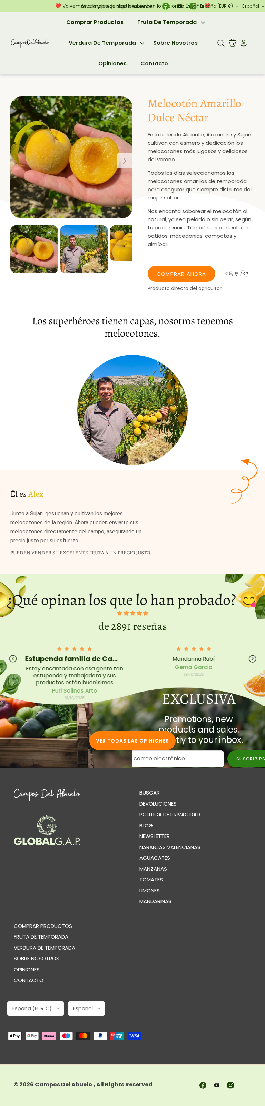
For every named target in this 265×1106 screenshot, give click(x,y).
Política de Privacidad (169, 814)
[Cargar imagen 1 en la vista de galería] (71, 157)
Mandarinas (155, 901)
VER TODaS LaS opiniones (132, 740)
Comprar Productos (95, 22)
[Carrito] (232, 43)
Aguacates (154, 857)
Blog (146, 825)
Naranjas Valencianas (169, 847)
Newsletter (154, 836)
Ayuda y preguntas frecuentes (118, 6)
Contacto (154, 64)
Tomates (151, 879)
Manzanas (153, 868)
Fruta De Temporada (167, 22)
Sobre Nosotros (175, 43)
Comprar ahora (181, 273)
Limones (149, 890)
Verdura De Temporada (102, 43)
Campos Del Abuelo (63, 1084)
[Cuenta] (242, 43)
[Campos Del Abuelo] (30, 43)
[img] (132, 613)
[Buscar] (221, 43)
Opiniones (112, 64)
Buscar (149, 792)
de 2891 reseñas (132, 626)
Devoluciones (158, 803)
